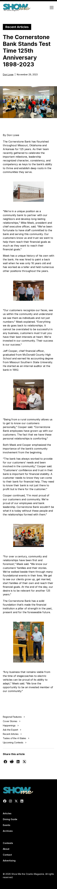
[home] (16, 7)
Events (6, 825)
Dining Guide (10, 819)
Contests (8, 843)
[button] (51, 7)
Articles (7, 813)
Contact (7, 854)
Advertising (9, 860)
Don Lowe (8, 74)
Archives (8, 831)
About (6, 849)
